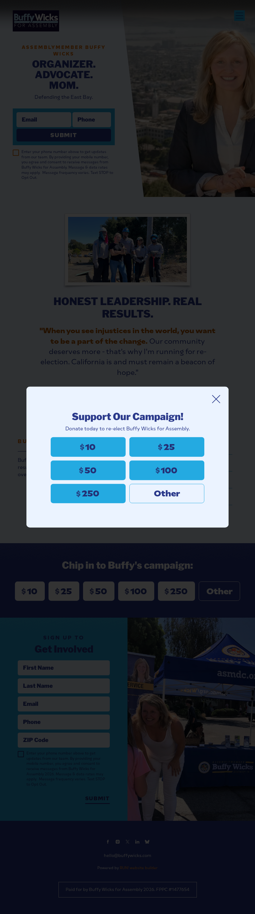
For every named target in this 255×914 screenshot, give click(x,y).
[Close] (216, 398)
